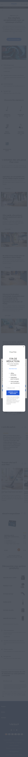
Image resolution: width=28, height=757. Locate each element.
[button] (24, 346)
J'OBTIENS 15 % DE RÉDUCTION (13, 392)
